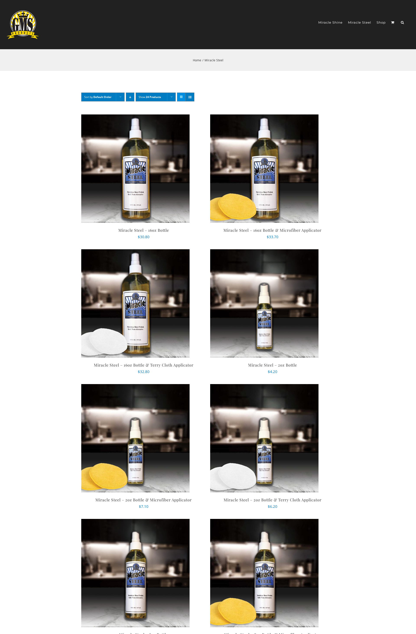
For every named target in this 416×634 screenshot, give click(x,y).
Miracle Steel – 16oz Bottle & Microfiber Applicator (272, 230)
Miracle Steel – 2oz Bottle (272, 365)
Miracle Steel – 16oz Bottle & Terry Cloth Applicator (143, 365)
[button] (402, 22)
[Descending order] (130, 97)
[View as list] (190, 97)
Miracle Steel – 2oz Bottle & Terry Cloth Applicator (273, 499)
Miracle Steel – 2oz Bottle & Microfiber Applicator (143, 499)
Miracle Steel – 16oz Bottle (143, 230)
